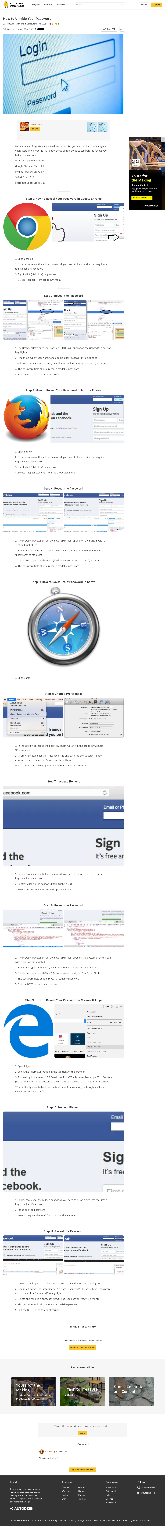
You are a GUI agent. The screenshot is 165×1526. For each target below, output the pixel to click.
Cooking (82, 1487)
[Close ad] (163, 139)
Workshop (66, 1491)
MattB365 (10, 24)
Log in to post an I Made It (82, 1347)
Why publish (111, 1487)
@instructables (148, 1487)
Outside (81, 1495)
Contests (48, 4)
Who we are (111, 1502)
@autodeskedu (148, 1492)
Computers (32, 24)
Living (81, 1491)
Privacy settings (76, 1520)
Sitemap (109, 1499)
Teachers (61, 4)
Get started (111, 1491)
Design (65, 1495)
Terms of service (41, 1520)
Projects (36, 4)
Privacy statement (59, 1520)
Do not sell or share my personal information (106, 1520)
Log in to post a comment (82, 1469)
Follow (35, 128)
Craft (64, 1499)
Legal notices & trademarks (141, 1520)
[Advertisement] (147, 173)
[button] (121, 29)
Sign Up (156, 4)
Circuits (20, 24)
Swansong (50, 1452)
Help (108, 1495)
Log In (144, 4)
